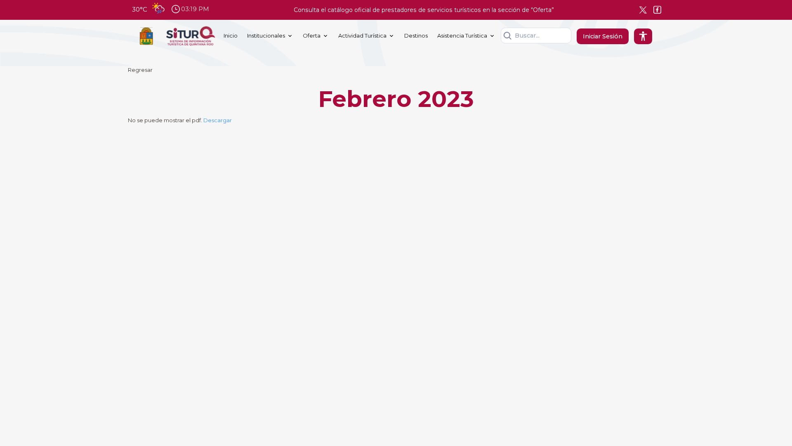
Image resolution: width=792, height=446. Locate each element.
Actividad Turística (362, 35)
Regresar (140, 69)
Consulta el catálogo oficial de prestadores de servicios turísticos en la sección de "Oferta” (424, 10)
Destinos (416, 35)
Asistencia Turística (462, 35)
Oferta (312, 35)
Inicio (231, 35)
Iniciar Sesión (602, 36)
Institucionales (266, 35)
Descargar (217, 120)
